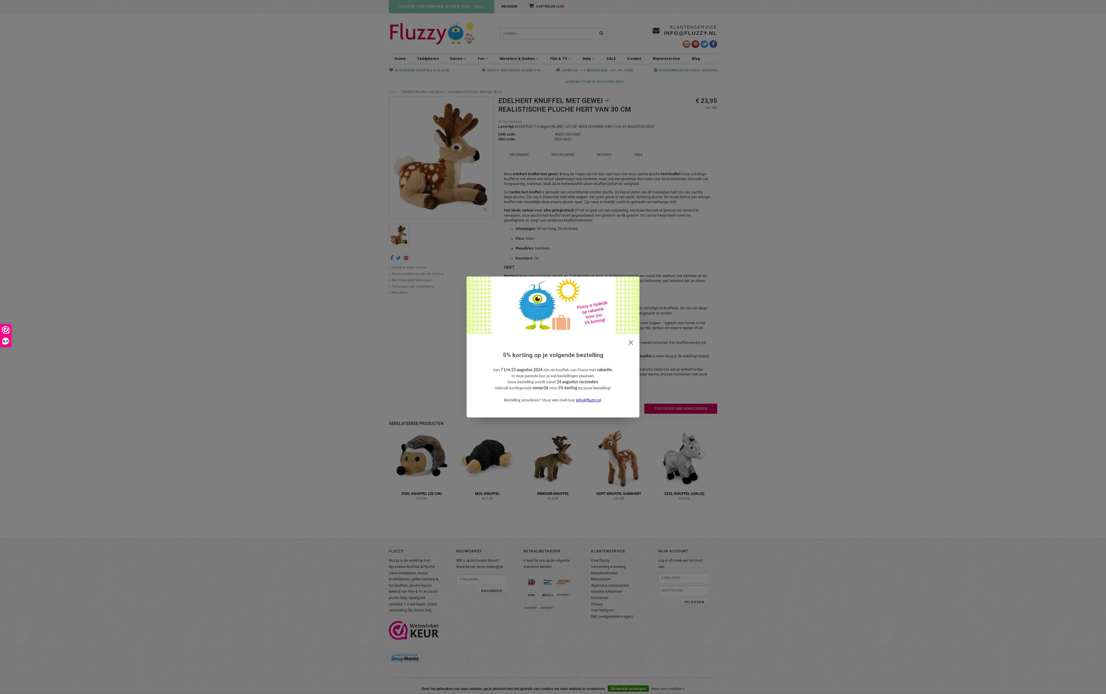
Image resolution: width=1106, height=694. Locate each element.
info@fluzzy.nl (588, 400)
